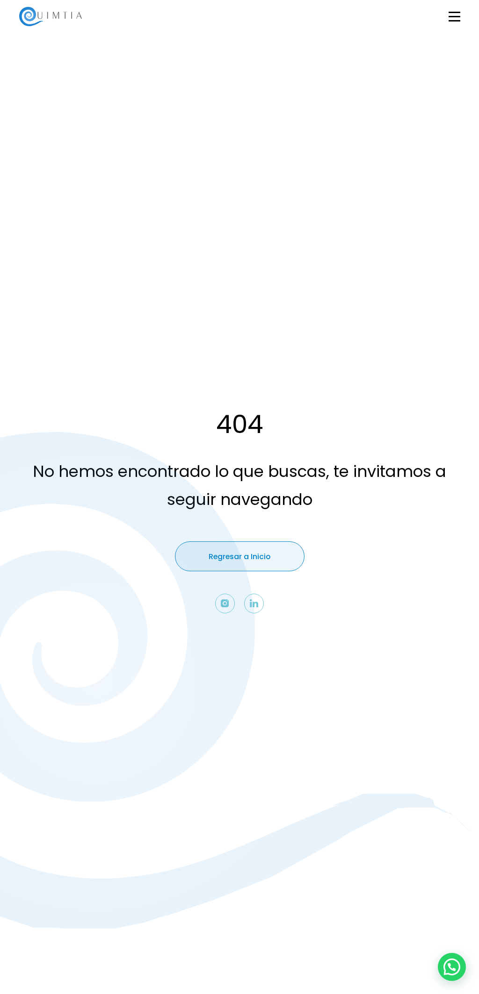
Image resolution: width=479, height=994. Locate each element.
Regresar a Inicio (239, 556)
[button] (452, 967)
